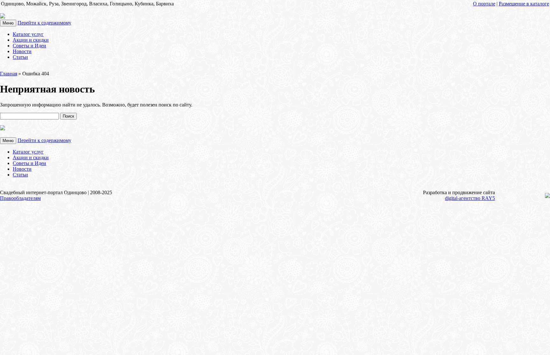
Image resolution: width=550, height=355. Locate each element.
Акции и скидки (31, 40)
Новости (22, 51)
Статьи (20, 57)
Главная (8, 73)
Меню (8, 23)
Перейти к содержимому (44, 22)
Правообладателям (20, 198)
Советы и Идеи (29, 45)
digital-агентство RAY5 (470, 198)
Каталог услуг (28, 34)
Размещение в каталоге (524, 3)
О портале (484, 3)
